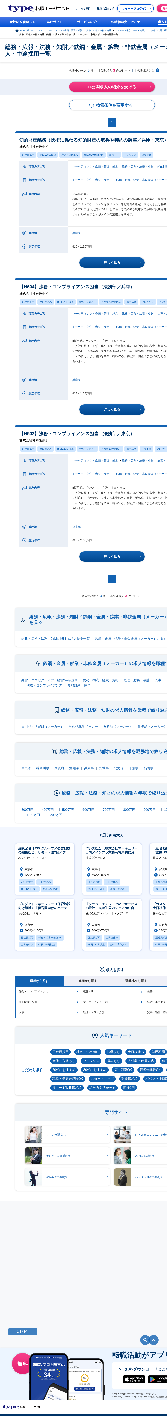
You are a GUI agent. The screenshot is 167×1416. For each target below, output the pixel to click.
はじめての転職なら (59, 1155)
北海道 (119, 768)
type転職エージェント (31, 30)
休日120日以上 (48, 155)
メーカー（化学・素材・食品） (130, 30)
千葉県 (133, 768)
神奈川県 (42, 768)
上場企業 (146, 155)
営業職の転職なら (57, 1177)
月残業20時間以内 (94, 155)
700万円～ (110, 809)
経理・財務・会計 (137, 680)
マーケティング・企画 (96, 1001)
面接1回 (129, 1087)
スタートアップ (102, 1078)
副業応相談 (129, 1078)
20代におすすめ (64, 1070)
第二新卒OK (123, 1070)
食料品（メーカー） (118, 726)
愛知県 (74, 768)
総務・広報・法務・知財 (98, 30)
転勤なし (113, 1052)
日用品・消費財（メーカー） (42, 726)
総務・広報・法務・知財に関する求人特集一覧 (55, 638)
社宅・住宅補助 (87, 1052)
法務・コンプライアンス (44, 685)
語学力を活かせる (102, 1087)
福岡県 (148, 768)
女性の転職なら (56, 1134)
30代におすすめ (95, 1070)
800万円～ (130, 809)
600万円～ (90, 809)
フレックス (130, 155)
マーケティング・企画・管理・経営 (64, 30)
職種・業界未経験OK (67, 1078)
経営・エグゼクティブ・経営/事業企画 (49, 680)
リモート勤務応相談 (67, 1087)
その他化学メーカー (83, 726)
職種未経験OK (150, 1070)
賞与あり (114, 155)
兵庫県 (76, 233)
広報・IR (88, 991)
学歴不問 (146, 449)
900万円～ (151, 809)
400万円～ (49, 809)
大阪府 (59, 768)
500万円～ (69, 809)
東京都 (76, 526)
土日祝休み (46, 302)
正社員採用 (28, 155)
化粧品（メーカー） (152, 726)
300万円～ (29, 809)
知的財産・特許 (78, 685)
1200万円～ (56, 815)
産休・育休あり (69, 155)
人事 (158, 680)
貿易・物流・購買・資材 (101, 680)
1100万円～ (34, 815)
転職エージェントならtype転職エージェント (22, 1407)
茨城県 (104, 768)
